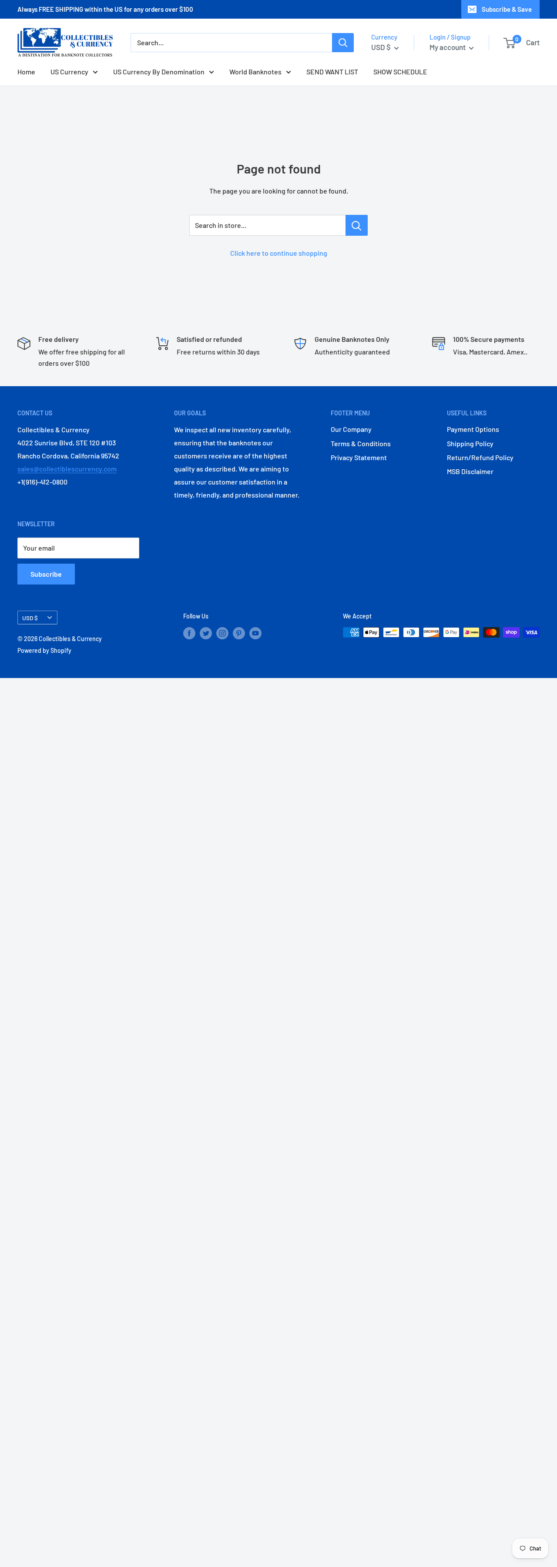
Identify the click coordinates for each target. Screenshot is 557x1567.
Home (26, 71)
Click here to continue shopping (278, 253)
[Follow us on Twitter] (206, 633)
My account (448, 47)
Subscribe (46, 574)
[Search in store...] (357, 225)
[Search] (343, 42)
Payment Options (473, 429)
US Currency (69, 71)
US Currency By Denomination (159, 71)
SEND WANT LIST (332, 71)
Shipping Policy (470, 443)
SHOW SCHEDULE (400, 71)
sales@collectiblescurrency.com (67, 468)
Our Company (351, 429)
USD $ (30, 617)
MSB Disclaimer (470, 471)
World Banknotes (255, 71)
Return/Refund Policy (480, 457)
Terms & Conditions (361, 443)
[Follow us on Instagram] (222, 633)
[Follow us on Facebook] (189, 633)
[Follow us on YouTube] (255, 633)
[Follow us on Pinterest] (239, 633)
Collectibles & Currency (70, 638)
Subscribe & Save (507, 9)
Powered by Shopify (44, 650)
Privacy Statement (359, 457)
